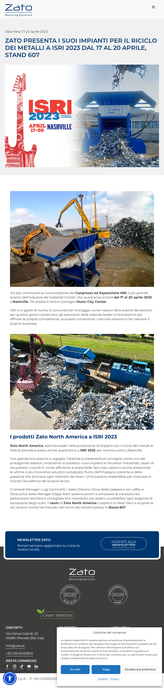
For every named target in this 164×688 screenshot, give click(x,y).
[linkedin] (36, 666)
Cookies (103, 678)
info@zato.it (15, 646)
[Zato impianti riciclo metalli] (18, 6)
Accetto (75, 669)
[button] (10, 678)
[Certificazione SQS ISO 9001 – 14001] (70, 586)
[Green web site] (55, 610)
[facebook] (7, 666)
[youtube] (29, 666)
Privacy (114, 678)
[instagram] (14, 666)
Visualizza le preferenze (140, 669)
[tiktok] (21, 666)
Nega (106, 669)
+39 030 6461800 (19, 653)
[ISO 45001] (118, 586)
